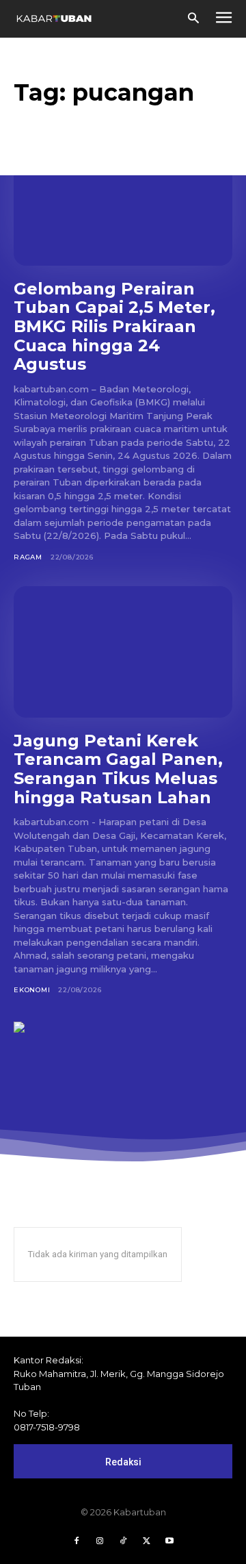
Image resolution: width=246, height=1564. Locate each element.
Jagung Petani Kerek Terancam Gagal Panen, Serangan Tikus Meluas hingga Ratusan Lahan (118, 769)
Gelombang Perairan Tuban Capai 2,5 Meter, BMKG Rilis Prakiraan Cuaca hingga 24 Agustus (114, 326)
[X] (146, 1541)
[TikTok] (123, 1541)
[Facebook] (76, 1541)
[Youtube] (169, 1541)
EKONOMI (32, 989)
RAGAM (28, 557)
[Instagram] (100, 1541)
